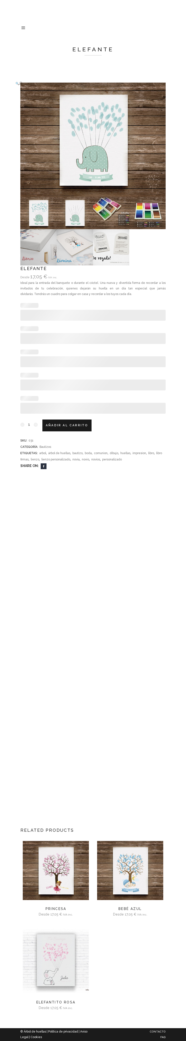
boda (88, 453)
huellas (125, 453)
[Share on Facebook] (43, 466)
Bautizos (45, 447)
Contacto (158, 1031)
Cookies (36, 1037)
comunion (101, 453)
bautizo (77, 453)
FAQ (163, 1037)
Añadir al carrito (67, 425)
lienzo (35, 459)
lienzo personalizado (55, 459)
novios (95, 459)
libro (151, 453)
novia (76, 459)
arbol (42, 453)
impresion (139, 453)
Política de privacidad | (64, 1031)
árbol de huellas (59, 453)
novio (85, 459)
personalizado (112, 459)
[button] (88, 83)
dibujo (114, 453)
